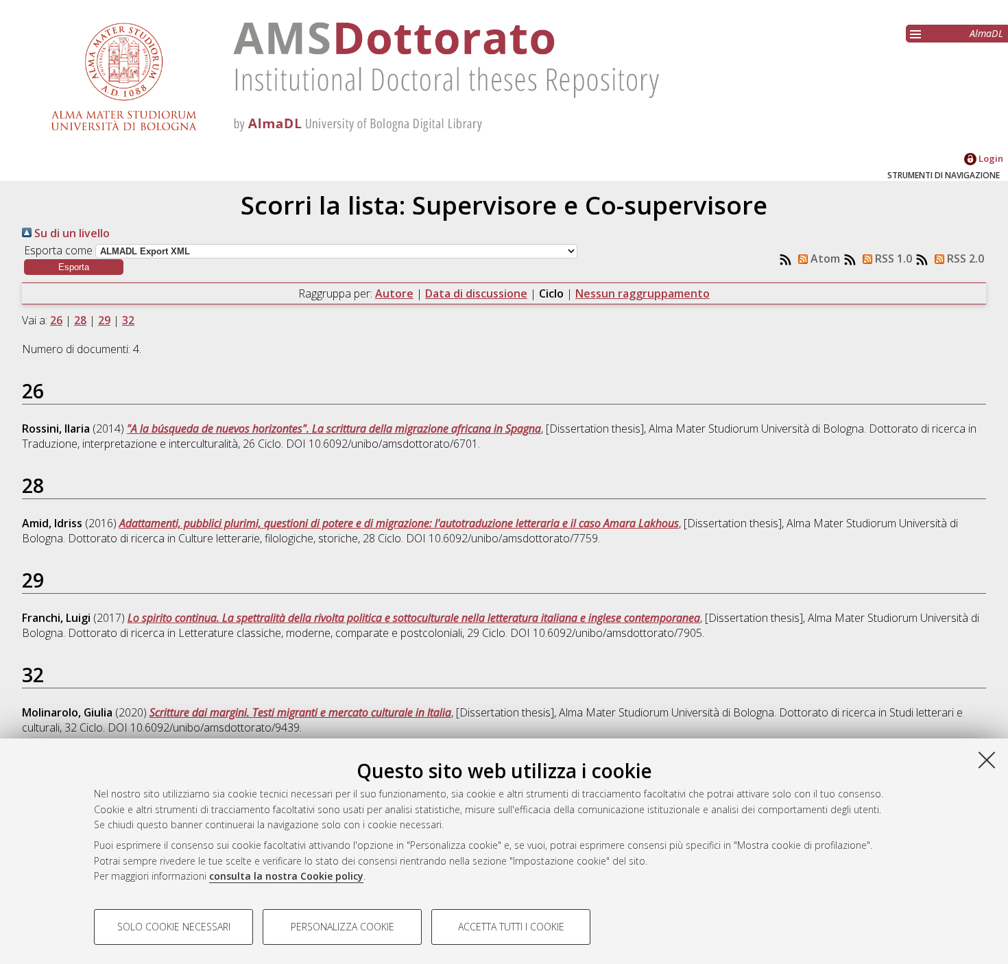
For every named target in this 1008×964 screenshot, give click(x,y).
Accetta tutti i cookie (511, 926)
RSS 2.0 (964, 258)
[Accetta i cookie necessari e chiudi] (987, 760)
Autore (394, 293)
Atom (824, 258)
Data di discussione (476, 293)
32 (128, 320)
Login (989, 158)
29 (104, 320)
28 (80, 320)
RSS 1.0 (892, 258)
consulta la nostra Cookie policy (286, 875)
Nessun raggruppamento (642, 293)
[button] (73, 267)
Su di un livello (71, 233)
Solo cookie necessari (173, 926)
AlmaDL (986, 33)
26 (56, 320)
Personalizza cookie (342, 926)
